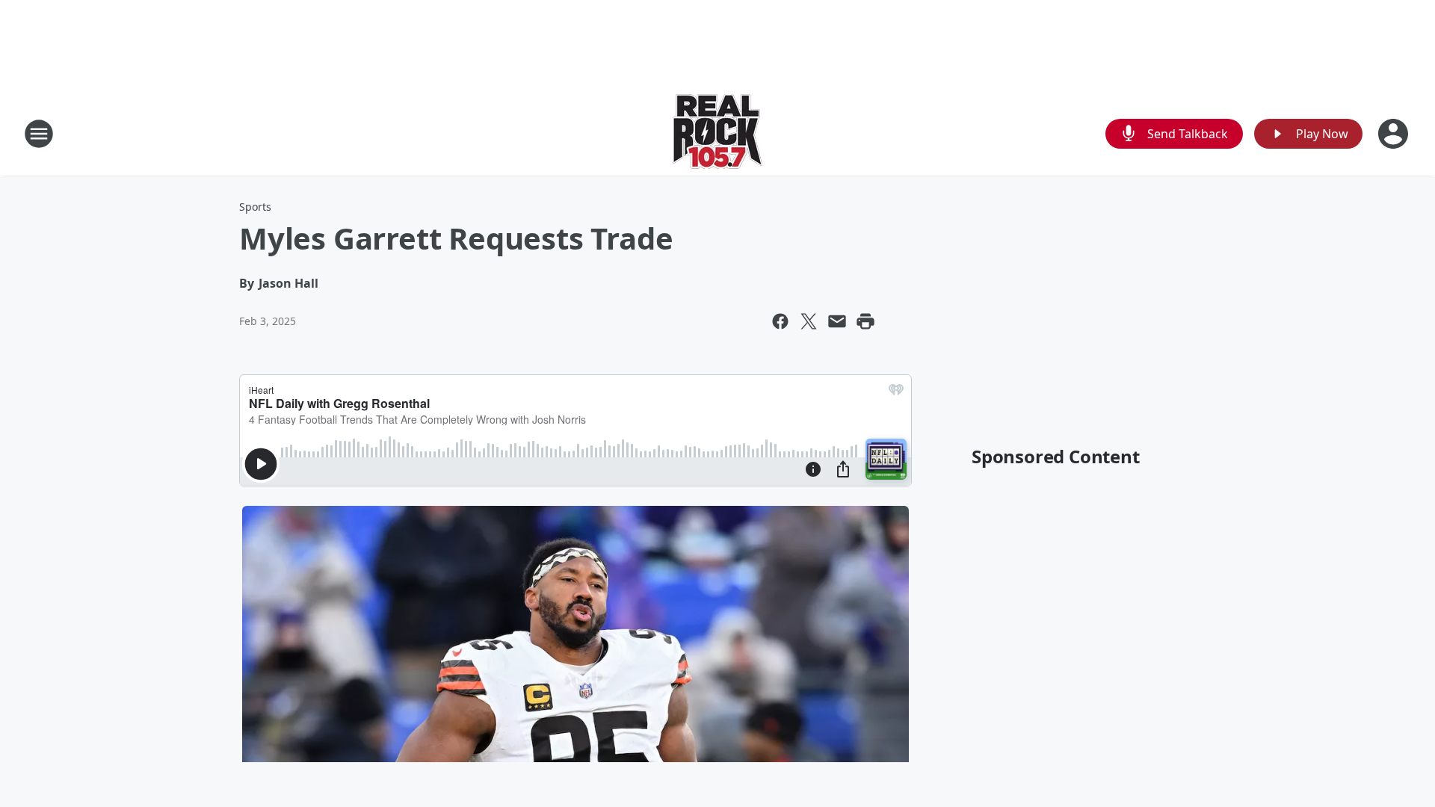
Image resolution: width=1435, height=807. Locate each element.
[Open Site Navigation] (39, 134)
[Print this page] (865, 321)
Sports (255, 207)
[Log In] (1394, 134)
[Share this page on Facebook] (780, 321)
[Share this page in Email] (837, 321)
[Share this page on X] (808, 321)
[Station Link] (717, 133)
